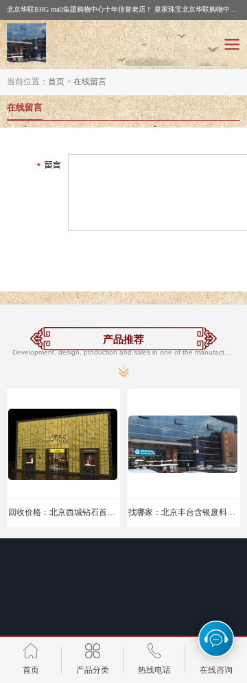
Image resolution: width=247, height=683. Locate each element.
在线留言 (89, 81)
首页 (56, 81)
